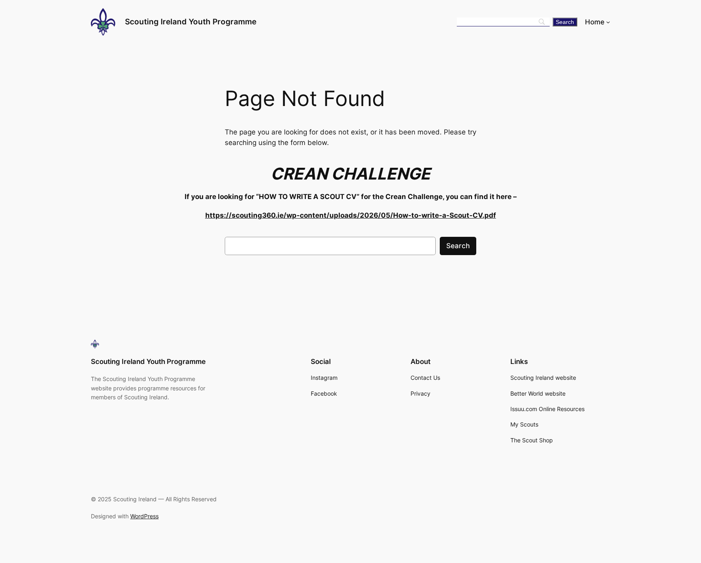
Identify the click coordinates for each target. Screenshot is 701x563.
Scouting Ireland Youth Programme (190, 21)
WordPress (144, 516)
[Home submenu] (608, 22)
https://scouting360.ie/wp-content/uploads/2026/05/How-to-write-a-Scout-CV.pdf (350, 215)
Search (458, 246)
